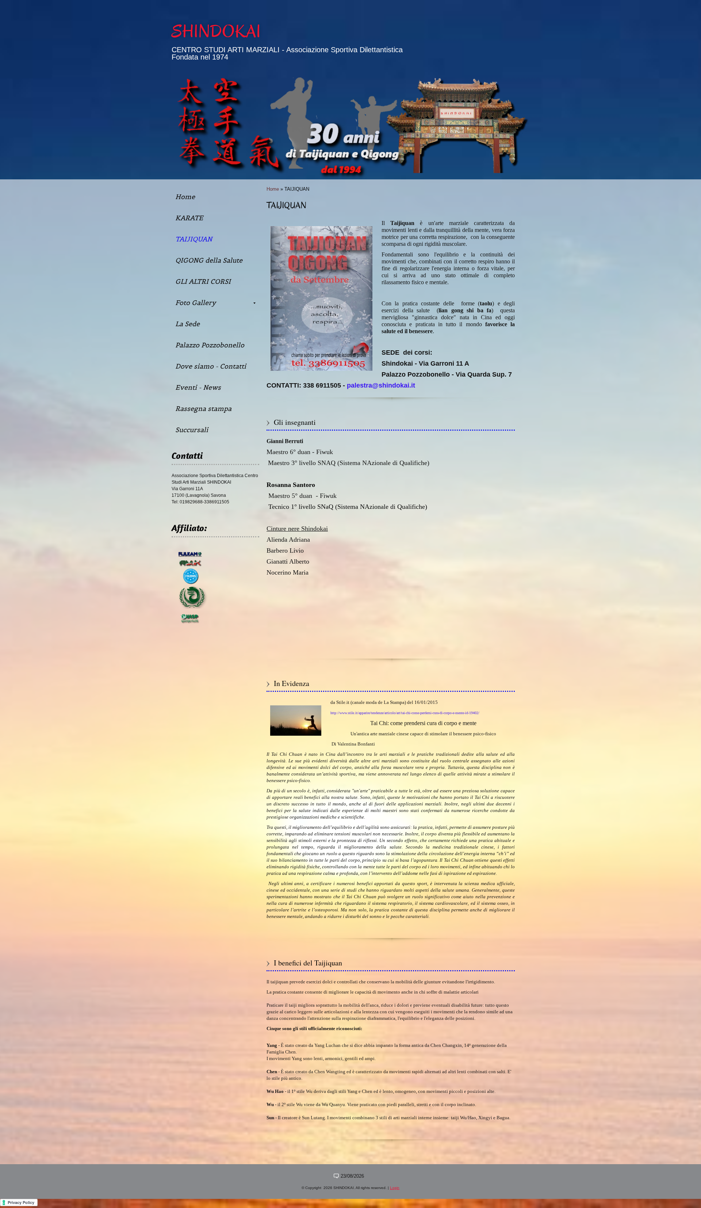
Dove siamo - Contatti (210, 366)
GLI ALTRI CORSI (203, 281)
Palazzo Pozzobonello (209, 345)
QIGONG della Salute (208, 260)
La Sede (187, 324)
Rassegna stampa (203, 408)
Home (273, 189)
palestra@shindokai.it (381, 385)
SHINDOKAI (216, 31)
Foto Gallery (195, 302)
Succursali (191, 430)
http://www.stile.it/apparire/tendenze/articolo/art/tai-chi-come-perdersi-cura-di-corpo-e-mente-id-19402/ (404, 713)
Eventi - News (198, 387)
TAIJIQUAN (193, 239)
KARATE (189, 218)
